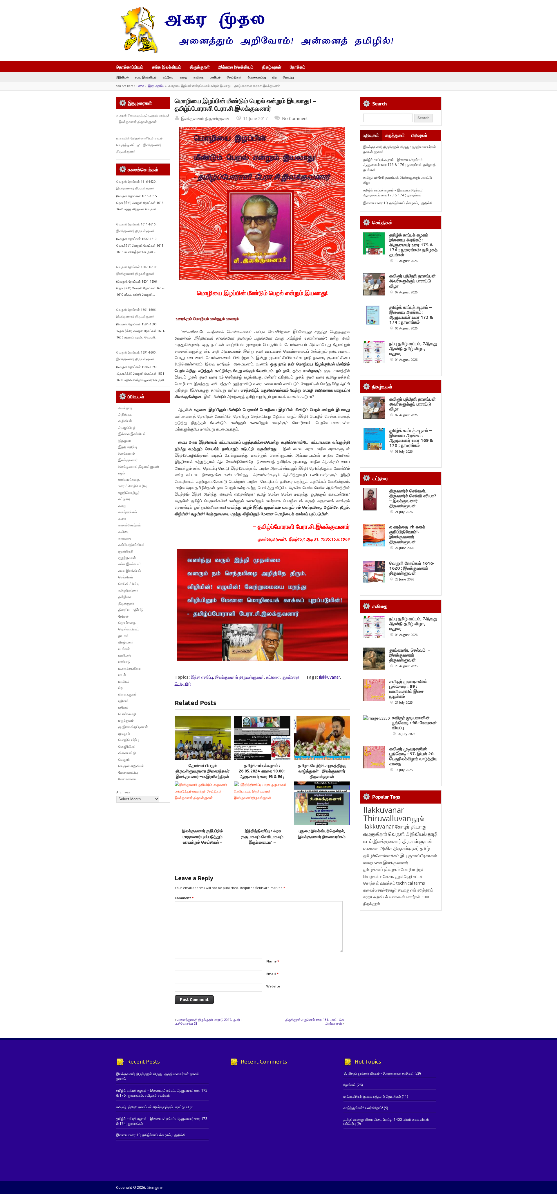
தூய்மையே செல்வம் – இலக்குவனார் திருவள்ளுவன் (409, 655)
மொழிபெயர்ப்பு (128, 739)
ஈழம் (121, 473)
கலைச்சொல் (374, 890)
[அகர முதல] (254, 51)
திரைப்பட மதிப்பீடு (131, 609)
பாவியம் (215, 77)
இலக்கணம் (126, 453)
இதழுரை (124, 440)
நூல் (418, 818)
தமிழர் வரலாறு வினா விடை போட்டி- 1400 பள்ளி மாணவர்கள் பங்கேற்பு (386, 1121)
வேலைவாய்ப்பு (257, 77)
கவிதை (198, 77)
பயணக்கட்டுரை (129, 668)
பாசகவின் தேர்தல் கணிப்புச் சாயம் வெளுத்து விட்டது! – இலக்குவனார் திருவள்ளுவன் (139, 145)
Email (272, 973)
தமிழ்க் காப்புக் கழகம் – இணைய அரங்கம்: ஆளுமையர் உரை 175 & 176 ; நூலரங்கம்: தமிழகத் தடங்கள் (399, 164)
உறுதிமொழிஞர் (129, 492)
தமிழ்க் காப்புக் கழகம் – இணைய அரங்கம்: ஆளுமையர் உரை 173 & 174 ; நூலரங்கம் (393, 193)
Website (273, 986)
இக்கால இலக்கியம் (236, 67)
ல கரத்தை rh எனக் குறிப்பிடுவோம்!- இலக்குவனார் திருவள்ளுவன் (407, 534)
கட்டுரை (168, 77)
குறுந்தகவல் (127, 557)
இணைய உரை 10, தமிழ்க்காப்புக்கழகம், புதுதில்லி (398, 202)
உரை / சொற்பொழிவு (132, 485)
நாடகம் (123, 635)
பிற (274, 77)
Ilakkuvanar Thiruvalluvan (387, 814)
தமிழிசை (124, 596)
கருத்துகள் (395, 135)
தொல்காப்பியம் (129, 67)
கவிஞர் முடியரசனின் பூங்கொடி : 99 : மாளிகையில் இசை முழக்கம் (408, 689)
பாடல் (122, 674)
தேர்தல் (123, 616)
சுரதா (367, 896)
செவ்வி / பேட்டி (128, 583)
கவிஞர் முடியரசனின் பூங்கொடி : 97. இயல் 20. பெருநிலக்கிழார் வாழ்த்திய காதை (413, 756)
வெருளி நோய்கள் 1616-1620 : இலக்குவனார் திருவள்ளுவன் (412, 568)
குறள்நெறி (290, 677)
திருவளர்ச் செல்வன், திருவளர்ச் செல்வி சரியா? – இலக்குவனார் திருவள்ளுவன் (412, 498)
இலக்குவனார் (128, 460)
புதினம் (123, 700)
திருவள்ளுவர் (406, 848)
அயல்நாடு (125, 408)
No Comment (295, 118)
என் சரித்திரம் (421, 890)
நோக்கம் (297, 67)
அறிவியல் (122, 77)
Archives (123, 792)
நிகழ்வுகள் (271, 67)
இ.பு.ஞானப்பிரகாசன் (418, 855)
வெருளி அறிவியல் (131, 765)
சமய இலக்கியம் (145, 77)
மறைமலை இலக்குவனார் (385, 862)
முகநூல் (124, 733)
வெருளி (124, 759)
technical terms (410, 883)
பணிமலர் (124, 655)
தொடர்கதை (126, 622)
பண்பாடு (124, 661)
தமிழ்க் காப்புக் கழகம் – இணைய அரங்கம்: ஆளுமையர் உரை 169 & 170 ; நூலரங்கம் (411, 438)
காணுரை (124, 538)
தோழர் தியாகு (397, 890)
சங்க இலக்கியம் (166, 67)
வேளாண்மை (127, 779)
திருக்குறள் (200, 67)
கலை (122, 518)
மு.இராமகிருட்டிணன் (133, 726)
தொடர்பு (288, 77)
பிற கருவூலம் (127, 694)
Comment (184, 898)
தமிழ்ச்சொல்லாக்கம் (381, 855)
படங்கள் (124, 648)
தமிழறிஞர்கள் (128, 590)
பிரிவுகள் (419, 135)
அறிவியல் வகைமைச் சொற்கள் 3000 (402, 896)
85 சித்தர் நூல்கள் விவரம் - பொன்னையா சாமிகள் (378, 1073)
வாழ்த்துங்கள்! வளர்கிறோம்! (363, 1107)
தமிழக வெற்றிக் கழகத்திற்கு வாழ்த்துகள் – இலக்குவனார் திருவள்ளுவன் (322, 771)
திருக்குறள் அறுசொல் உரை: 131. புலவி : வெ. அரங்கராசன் (315, 1021)
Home (140, 86)
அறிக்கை (125, 414)
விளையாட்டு (127, 752)
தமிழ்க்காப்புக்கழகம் (381, 869)
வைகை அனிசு (378, 848)
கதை (183, 77)
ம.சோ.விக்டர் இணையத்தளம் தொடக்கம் (372, 1096)
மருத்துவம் (126, 720)
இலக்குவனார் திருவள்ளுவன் (205, 118)
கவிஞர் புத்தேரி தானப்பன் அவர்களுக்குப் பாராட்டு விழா (412, 280)
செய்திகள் (234, 77)
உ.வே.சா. (387, 876)
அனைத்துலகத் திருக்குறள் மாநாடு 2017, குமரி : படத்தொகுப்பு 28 (208, 1021)
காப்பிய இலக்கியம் (131, 544)
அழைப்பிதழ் (126, 427)
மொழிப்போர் (126, 746)
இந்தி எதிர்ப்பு (156, 86)
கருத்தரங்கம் (127, 512)
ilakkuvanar (329, 677)
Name (272, 961)
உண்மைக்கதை (129, 479)
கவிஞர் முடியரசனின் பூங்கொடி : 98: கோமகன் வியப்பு (414, 722)
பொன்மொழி (127, 713)
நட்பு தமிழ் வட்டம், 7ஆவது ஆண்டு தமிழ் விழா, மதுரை (413, 348)
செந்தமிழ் (183, 683)
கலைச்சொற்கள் (129, 525)
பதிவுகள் (371, 135)
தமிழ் (425, 848)
